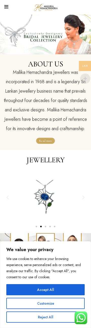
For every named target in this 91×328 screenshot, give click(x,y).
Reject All (45, 317)
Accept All (45, 289)
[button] (36, 226)
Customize (45, 303)
